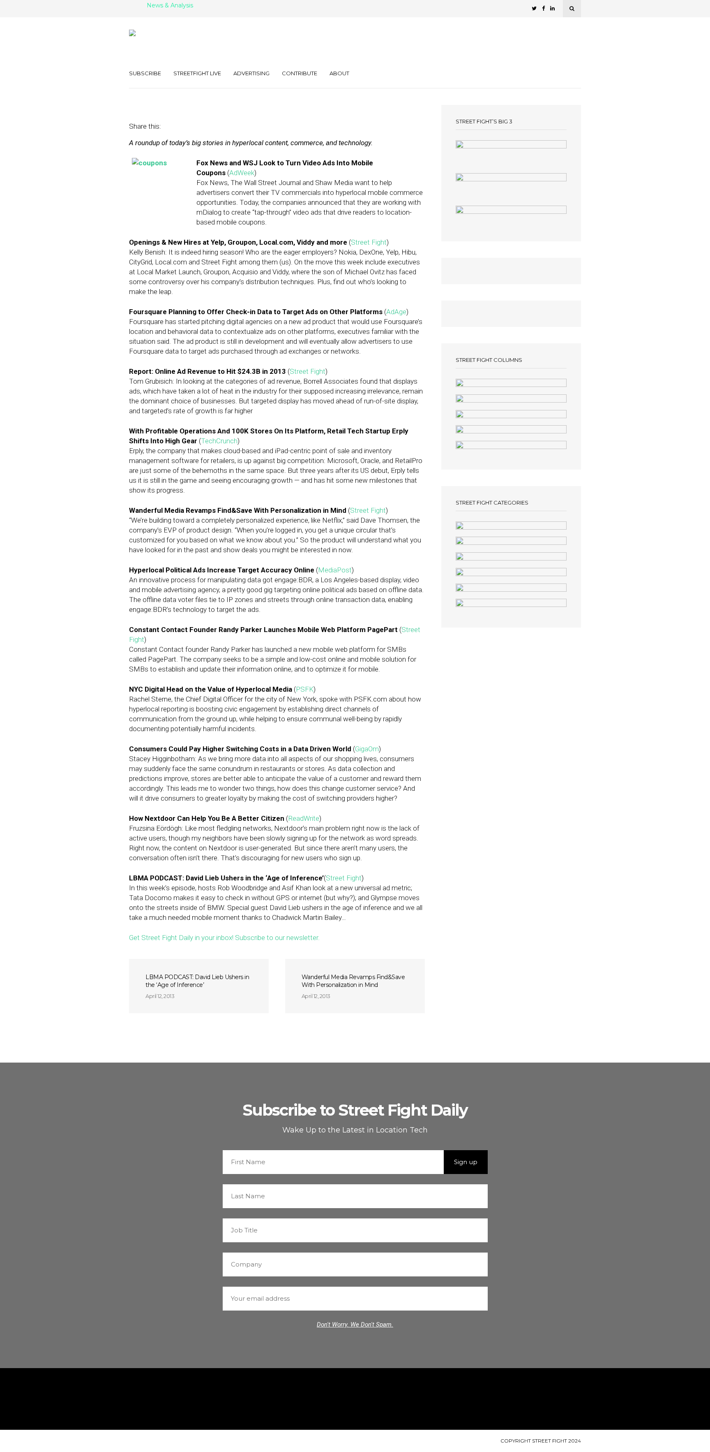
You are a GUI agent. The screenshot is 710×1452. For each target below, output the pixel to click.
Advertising (251, 73)
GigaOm (367, 749)
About (339, 73)
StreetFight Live (197, 73)
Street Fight (369, 242)
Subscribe (145, 73)
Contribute (299, 73)
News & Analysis (170, 5)
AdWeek (241, 173)
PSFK (305, 689)
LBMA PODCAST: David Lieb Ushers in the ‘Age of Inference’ (197, 981)
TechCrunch (219, 441)
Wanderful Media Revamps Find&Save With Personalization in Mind (353, 981)
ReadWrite (303, 818)
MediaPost (335, 570)
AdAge (396, 312)
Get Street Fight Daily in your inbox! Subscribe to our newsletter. (224, 937)
